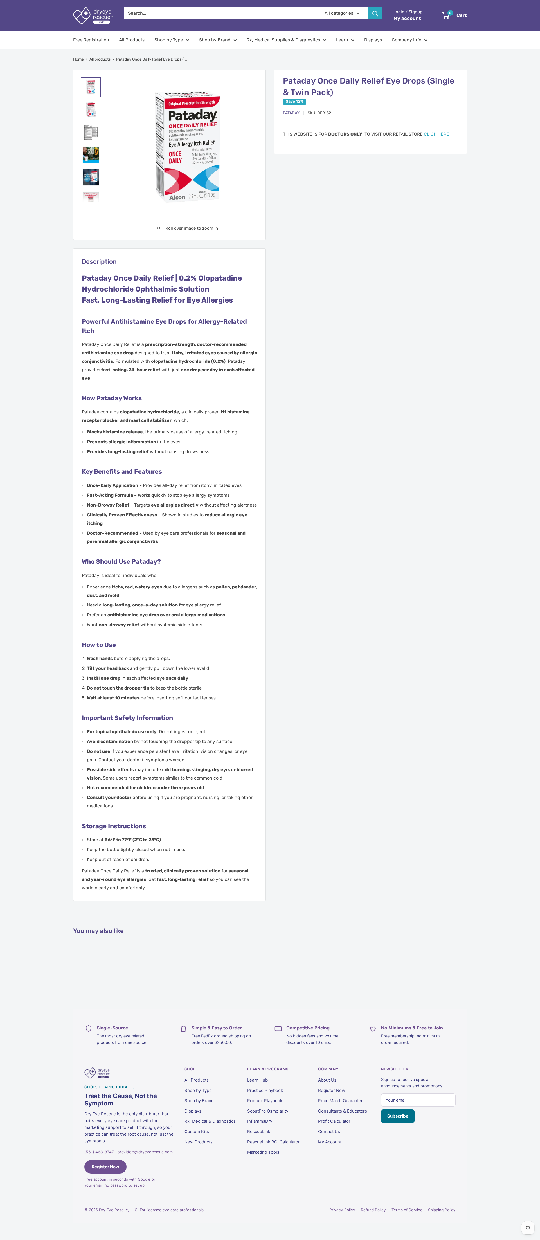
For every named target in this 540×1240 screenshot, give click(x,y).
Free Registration (91, 39)
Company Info (406, 39)
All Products (132, 39)
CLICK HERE (436, 134)
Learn (342, 39)
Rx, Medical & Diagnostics (210, 1121)
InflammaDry (259, 1121)
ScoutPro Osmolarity (267, 1111)
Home (78, 59)
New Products (198, 1142)
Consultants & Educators (342, 1111)
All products (100, 59)
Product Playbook (264, 1100)
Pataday (291, 113)
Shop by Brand (215, 39)
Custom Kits (196, 1131)
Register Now (105, 1166)
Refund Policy (373, 1210)
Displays (373, 39)
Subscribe (397, 1116)
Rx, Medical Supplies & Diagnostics (283, 39)
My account (407, 18)
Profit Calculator (334, 1121)
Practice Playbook (265, 1090)
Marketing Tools (263, 1152)
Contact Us (329, 1131)
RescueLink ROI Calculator (273, 1142)
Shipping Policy (442, 1210)
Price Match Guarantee (341, 1100)
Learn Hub (257, 1080)
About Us (327, 1080)
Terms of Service (407, 1210)
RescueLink (258, 1131)
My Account (329, 1142)
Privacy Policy (342, 1210)
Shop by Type (168, 39)
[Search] (375, 13)
